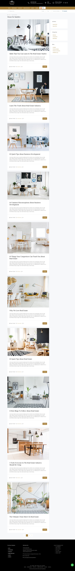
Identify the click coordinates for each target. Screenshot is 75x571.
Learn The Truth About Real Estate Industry (25, 106)
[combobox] (44, 11)
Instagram (43, 565)
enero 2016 (55, 26)
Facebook (33, 565)
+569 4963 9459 (33, 2)
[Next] (32, 535)
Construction (19, 118)
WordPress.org (55, 52)
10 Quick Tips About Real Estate (20, 359)
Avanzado (65, 11)
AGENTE (9, 555)
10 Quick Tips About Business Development (24, 154)
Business (18, 66)
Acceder (54, 47)
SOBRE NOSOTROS (11, 553)
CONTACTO (10, 551)
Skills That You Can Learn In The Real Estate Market (27, 54)
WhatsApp (38, 565)
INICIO (9, 548)
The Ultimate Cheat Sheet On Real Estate (24, 517)
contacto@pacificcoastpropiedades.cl (36, 3)
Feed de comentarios (56, 50)
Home (9, 14)
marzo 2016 (55, 24)
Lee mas (44, 66)
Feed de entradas (56, 49)
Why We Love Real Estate (18, 311)
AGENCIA (9, 556)
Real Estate (19, 217)
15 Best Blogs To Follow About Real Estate (24, 411)
